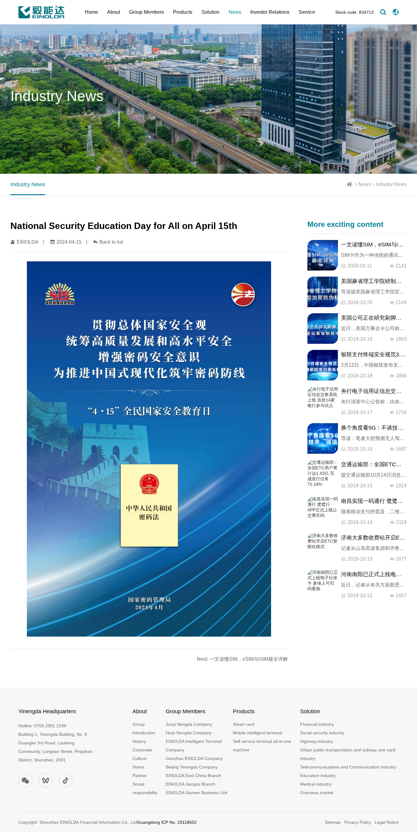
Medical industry (316, 784)
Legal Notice (387, 822)
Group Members (146, 12)
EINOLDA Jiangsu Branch (190, 784)
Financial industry (317, 724)
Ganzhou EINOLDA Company (194, 758)
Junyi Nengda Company (189, 724)
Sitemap (333, 822)
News (235, 12)
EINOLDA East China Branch (193, 775)
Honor (138, 767)
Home (91, 12)
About (113, 12)
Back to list (111, 242)
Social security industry (322, 732)
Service (307, 12)
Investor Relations (269, 12)
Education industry (318, 775)
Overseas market (316, 792)
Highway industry (316, 741)
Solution (210, 12)
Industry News (391, 184)
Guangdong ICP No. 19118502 (167, 822)
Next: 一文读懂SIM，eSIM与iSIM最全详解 (242, 659)
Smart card (243, 724)
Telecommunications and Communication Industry (348, 767)
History (139, 741)
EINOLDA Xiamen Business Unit (196, 792)
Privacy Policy (357, 822)
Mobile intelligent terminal (257, 732)
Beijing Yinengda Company (192, 767)
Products (182, 12)
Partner (139, 775)
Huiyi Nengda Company (189, 732)
